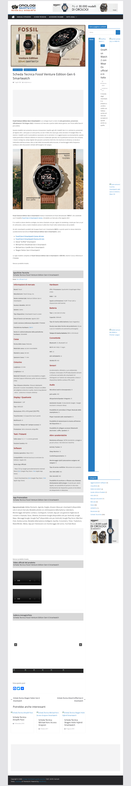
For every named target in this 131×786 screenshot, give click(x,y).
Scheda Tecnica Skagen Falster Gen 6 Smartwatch (26, 699)
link (19, 471)
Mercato (93, 502)
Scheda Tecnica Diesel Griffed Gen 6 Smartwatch (70, 699)
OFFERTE (93, 508)
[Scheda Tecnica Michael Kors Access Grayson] (48, 713)
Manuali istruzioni (24, 17)
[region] (48, 647)
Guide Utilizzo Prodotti (98, 492)
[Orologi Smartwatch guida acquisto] (13, 17)
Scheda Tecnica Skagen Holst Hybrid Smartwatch (73, 722)
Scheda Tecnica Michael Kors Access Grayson (48, 722)
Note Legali (70, 17)
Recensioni (94, 511)
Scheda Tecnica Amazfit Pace (19, 718)
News (102, 45)
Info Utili (93, 495)
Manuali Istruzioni (96, 499)
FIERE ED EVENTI (96, 489)
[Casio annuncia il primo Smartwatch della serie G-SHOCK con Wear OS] (116, 255)
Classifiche (94, 486)
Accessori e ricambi (56, 17)
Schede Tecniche (40, 17)
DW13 (31, 327)
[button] (76, 17)
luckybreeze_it (27, 82)
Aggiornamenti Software (98, 483)
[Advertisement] (48, 103)
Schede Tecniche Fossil (30, 69)
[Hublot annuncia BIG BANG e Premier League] (116, 401)
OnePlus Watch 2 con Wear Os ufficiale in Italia (104, 63)
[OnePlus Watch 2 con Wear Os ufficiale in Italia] (104, 40)
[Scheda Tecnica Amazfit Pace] (22, 713)
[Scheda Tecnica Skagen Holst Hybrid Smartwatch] (73, 713)
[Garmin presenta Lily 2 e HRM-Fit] (116, 110)
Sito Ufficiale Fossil (22, 279)
